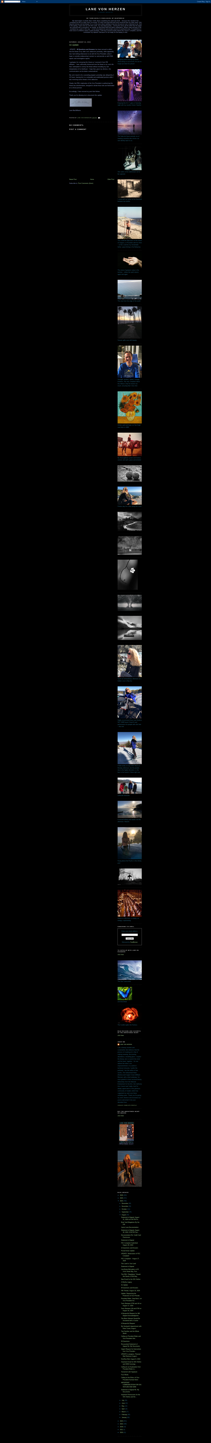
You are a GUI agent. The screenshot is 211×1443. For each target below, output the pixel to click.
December (125, 1203)
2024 (121, 1201)
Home (92, 179)
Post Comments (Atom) (85, 183)
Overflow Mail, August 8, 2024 (130, 1359)
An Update (124, 1285)
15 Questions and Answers (129, 1248)
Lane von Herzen (106, 9)
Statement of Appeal (127, 1240)
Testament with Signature (129, 1372)
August (124, 1215)
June (123, 1403)
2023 (121, 1421)
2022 (121, 1424)
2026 (121, 1195)
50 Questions (125, 1341)
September (125, 1212)
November (125, 1206)
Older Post (110, 179)
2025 (121, 1198)
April (123, 1409)
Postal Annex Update (128, 1251)
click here (121, 954)
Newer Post (73, 179)
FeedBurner (134, 942)
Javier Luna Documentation (129, 1227)
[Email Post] (99, 117)
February (125, 1414)
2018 (121, 1427)
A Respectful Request (128, 1323)
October (124, 1209)
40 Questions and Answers (129, 1288)
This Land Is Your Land (128, 1263)
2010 (121, 1432)
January (124, 1417)
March (124, 1412)
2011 (121, 1429)
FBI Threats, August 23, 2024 (130, 1290)
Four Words (124, 1374)
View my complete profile (127, 1105)
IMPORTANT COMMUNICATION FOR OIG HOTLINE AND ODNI (131, 1385)
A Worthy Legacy (126, 1282)
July (123, 1400)
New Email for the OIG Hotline (130, 1279)
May (123, 1406)
